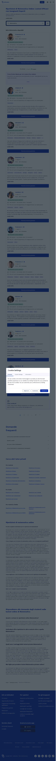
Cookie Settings (18, 374)
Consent (10, 374)
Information (28, 374)
